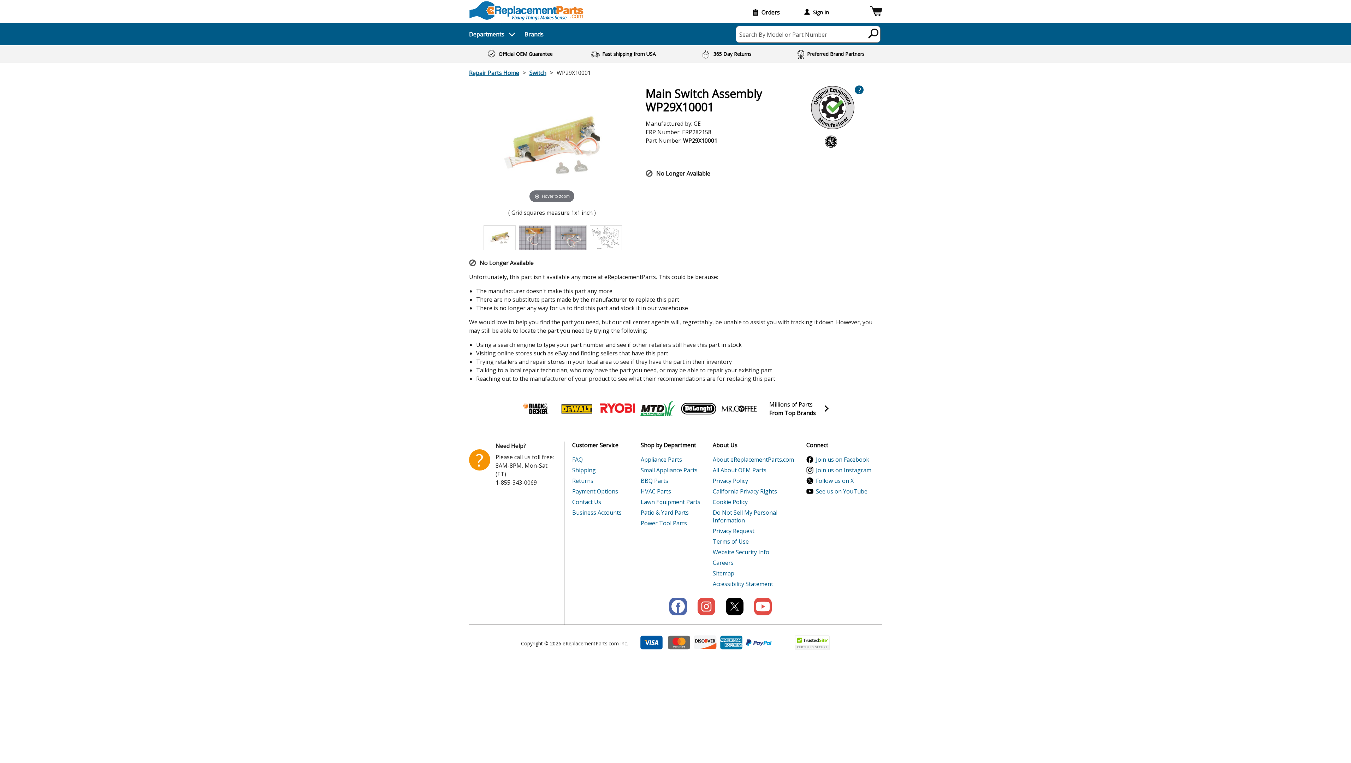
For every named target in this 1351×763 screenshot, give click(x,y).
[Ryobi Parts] (617, 409)
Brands (534, 34)
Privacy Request (733, 531)
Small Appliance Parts (669, 470)
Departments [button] (486, 34)
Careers (723, 563)
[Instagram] (706, 606)
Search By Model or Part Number (783, 35)
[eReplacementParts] (526, 10)
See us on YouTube (841, 491)
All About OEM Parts (739, 470)
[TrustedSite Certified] (812, 642)
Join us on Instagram (843, 470)
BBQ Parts (654, 481)
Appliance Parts (661, 459)
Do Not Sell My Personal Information (745, 516)
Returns (582, 481)
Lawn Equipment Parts (670, 502)
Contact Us (586, 502)
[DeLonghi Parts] (698, 409)
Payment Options (595, 491)
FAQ (577, 459)
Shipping (584, 470)
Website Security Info (741, 552)
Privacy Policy (730, 481)
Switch (537, 73)
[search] (873, 33)
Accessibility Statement (743, 584)
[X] (734, 606)
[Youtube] (763, 606)
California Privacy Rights (745, 491)
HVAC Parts (656, 491)
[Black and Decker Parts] (536, 409)
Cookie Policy (730, 502)
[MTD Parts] (658, 409)
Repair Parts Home (494, 73)
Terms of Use (731, 541)
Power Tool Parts (664, 523)
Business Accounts (597, 512)
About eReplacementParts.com (753, 459)
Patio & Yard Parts (665, 512)
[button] (876, 12)
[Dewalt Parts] (576, 409)
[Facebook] (678, 606)
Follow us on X (835, 481)
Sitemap (723, 573)
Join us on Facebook (842, 459)
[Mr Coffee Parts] (739, 409)
